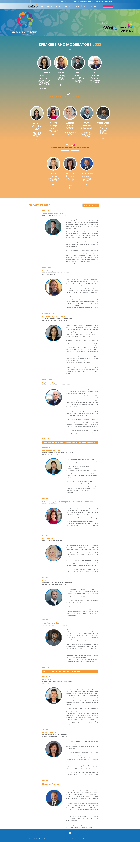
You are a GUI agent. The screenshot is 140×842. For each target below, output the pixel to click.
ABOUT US (52, 836)
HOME (45, 836)
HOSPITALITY (69, 836)
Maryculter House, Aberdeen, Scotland (104, 1)
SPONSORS (85, 836)
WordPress (93, 838)
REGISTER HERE (107, 6)
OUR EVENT (60, 836)
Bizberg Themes (107, 838)
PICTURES (77, 836)
